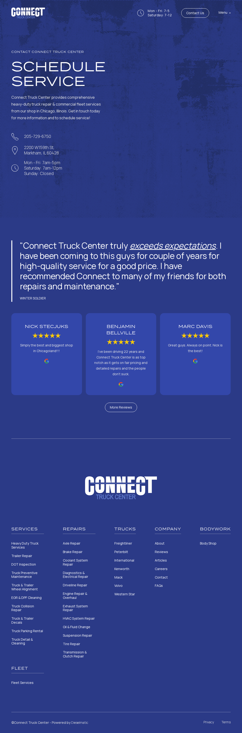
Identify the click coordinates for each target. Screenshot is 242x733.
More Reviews (121, 407)
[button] (220, 13)
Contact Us (195, 13)
